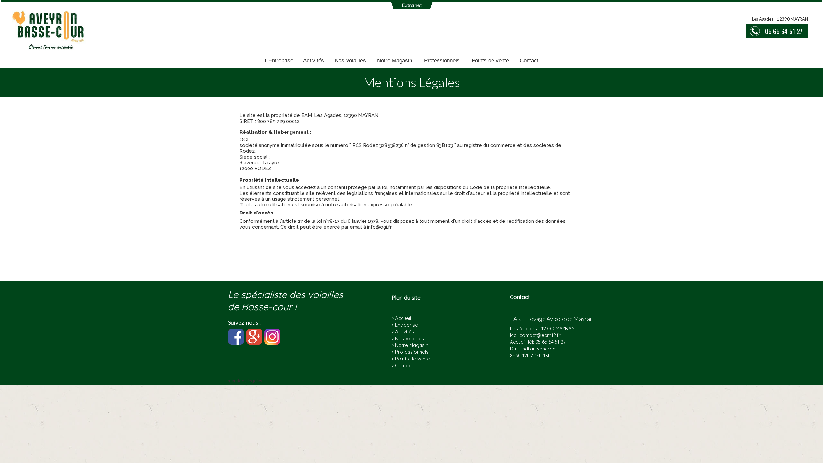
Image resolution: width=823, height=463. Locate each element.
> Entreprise (404, 325)
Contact (529, 61)
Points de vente (490, 61)
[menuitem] (279, 60)
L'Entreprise (279, 61)
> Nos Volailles (407, 338)
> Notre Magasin (409, 345)
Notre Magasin (394, 61)
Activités (313, 61)
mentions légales (245, 380)
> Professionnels (410, 352)
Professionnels (442, 61)
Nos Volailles (350, 61)
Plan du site (406, 297)
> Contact (402, 365)
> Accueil (401, 318)
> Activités (402, 332)
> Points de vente (410, 359)
